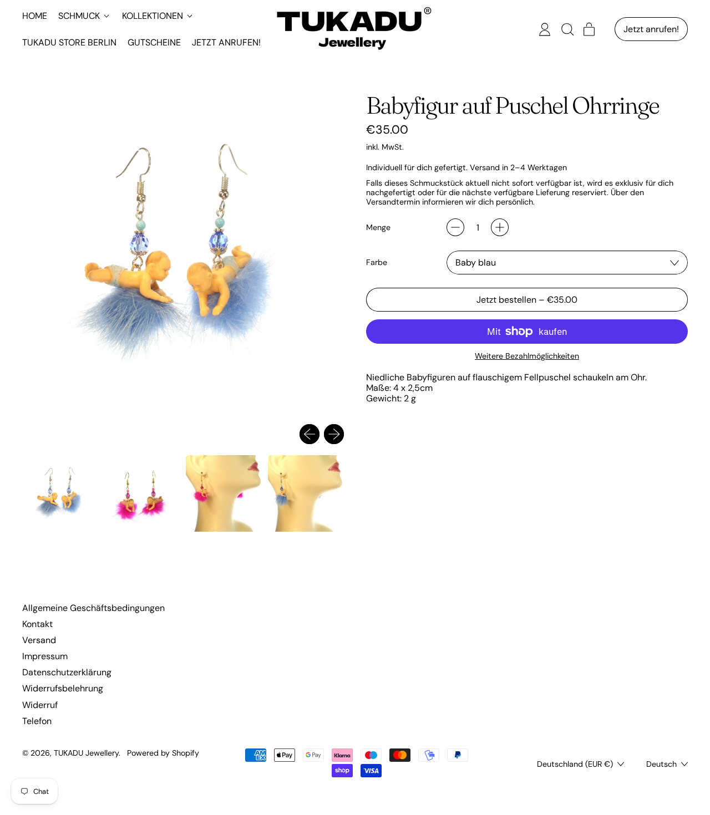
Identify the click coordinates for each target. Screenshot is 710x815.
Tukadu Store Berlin (69, 42)
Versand (39, 640)
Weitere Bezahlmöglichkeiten (527, 356)
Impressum (45, 656)
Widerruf (40, 705)
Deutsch (661, 764)
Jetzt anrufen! (226, 42)
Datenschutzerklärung (66, 672)
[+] (500, 227)
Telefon (37, 721)
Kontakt (37, 624)
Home (34, 16)
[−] (455, 227)
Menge (378, 227)
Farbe (376, 262)
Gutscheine (154, 42)
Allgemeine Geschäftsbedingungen (93, 608)
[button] (567, 29)
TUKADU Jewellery (86, 753)
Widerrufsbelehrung (62, 688)
